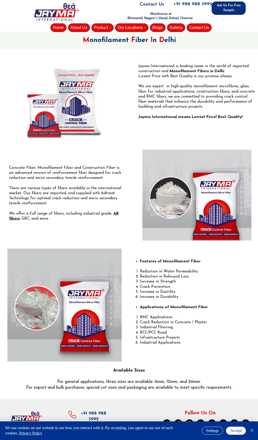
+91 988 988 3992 (192, 4)
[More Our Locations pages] (145, 27)
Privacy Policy (30, 433)
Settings (212, 430)
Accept (236, 430)
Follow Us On (200, 413)
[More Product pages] (110, 27)
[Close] (252, 430)
